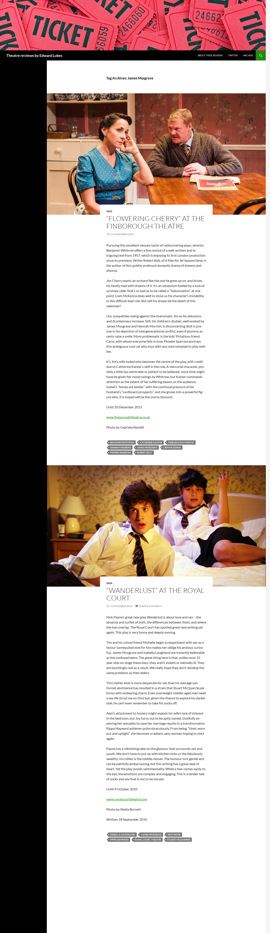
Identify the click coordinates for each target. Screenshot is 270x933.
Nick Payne (174, 834)
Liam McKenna (172, 447)
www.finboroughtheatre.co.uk (128, 417)
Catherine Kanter (151, 442)
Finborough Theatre (181, 442)
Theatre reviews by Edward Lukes (34, 55)
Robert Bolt (144, 452)
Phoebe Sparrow (120, 452)
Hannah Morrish (120, 447)
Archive (248, 55)
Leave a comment (150, 606)
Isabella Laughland (122, 834)
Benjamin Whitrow (122, 442)
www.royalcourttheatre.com (126, 799)
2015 (109, 211)
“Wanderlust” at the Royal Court (155, 594)
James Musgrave (147, 447)
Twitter (233, 55)
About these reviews (210, 55)
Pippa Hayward (119, 839)
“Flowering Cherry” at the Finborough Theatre (155, 222)
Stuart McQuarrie (178, 839)
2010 (109, 583)
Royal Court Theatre (148, 839)
